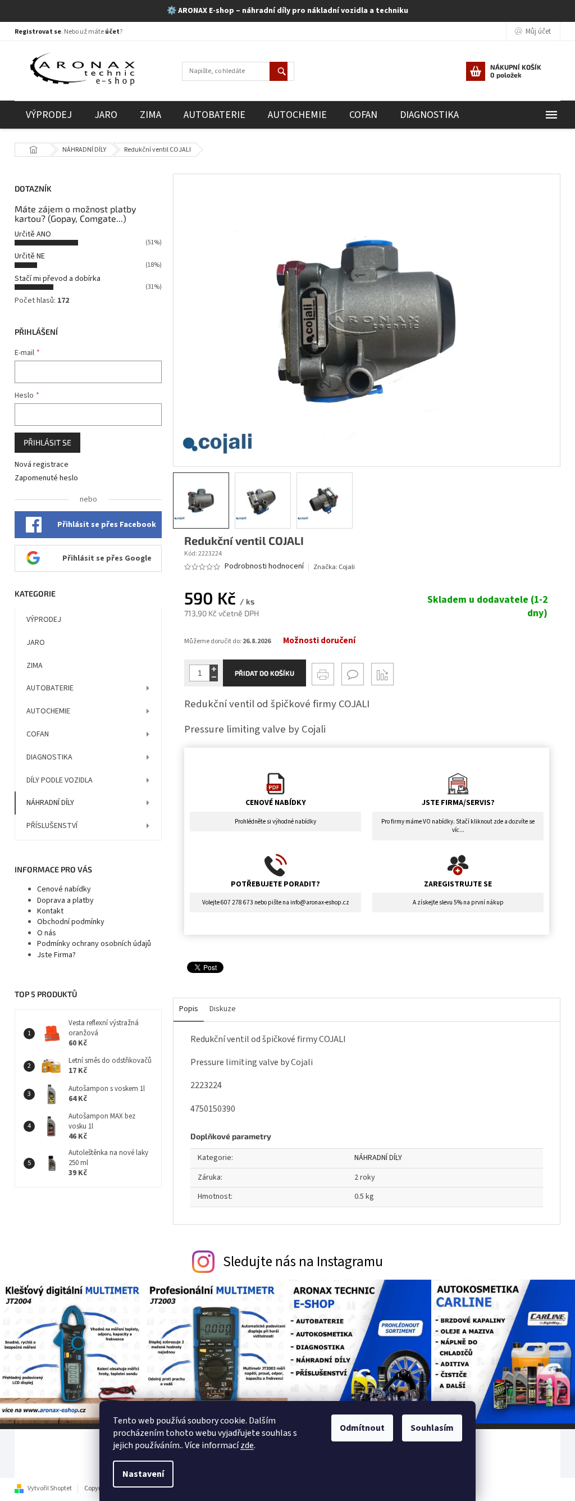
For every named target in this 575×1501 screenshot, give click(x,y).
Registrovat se (38, 32)
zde (247, 1445)
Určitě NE (30, 256)
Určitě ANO (33, 234)
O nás (46, 933)
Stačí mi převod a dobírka (58, 278)
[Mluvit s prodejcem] (352, 674)
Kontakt (50, 911)
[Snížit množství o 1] (213, 677)
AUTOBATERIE (50, 688)
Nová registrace (42, 465)
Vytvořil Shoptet (50, 1488)
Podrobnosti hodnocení (264, 566)
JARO (35, 642)
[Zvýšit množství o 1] (213, 669)
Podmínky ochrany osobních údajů (94, 943)
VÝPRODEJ (43, 619)
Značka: (334, 567)
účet (112, 32)
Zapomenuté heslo (46, 478)
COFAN (37, 734)
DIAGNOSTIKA (49, 757)
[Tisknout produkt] (323, 674)
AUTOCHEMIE (48, 711)
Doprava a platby (65, 900)
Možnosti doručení (319, 641)
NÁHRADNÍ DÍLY (50, 802)
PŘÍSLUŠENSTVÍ (51, 825)
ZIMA (34, 665)
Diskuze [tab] (222, 1009)
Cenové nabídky (64, 889)
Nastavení (143, 1474)
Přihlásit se (47, 442)
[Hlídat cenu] (382, 674)
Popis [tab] (188, 1009)
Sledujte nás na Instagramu (303, 1262)
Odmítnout (362, 1428)
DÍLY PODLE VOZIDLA (59, 780)
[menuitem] (49, 115)
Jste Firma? (56, 955)
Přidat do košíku (264, 673)
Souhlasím (432, 1428)
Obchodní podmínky (70, 921)
